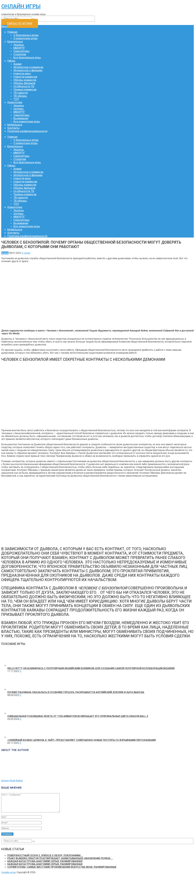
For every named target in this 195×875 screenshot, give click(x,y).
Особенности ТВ (23, 86)
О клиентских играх (25, 38)
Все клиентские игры (26, 121)
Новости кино (22, 73)
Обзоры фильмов (24, 83)
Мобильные (14, 124)
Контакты (13, 128)
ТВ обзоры (20, 96)
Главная (12, 32)
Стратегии (19, 54)
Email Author (16, 780)
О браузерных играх (26, 35)
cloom (27, 253)
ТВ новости (20, 92)
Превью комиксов (24, 89)
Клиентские (14, 102)
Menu (4, 26)
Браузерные (15, 41)
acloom (5, 780)
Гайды (11, 60)
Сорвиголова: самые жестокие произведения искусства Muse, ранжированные (61, 867)
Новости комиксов (25, 76)
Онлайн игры (21, 6)
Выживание (20, 118)
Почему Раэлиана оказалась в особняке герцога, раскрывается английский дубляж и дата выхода (75, 692)
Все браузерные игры (27, 57)
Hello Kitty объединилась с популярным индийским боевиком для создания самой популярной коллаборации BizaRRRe (91, 668)
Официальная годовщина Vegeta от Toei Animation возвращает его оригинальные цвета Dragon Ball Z (77, 716)
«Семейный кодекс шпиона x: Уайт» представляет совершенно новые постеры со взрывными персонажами (81, 740)
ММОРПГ (19, 48)
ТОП (16, 99)
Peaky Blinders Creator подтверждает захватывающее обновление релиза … (60, 858)
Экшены (18, 44)
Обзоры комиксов (24, 80)
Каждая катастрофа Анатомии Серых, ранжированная (44, 861)
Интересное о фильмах (28, 70)
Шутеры (18, 108)
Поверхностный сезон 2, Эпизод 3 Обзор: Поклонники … (45, 855)
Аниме (17, 64)
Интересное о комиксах (28, 67)
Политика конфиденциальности (27, 131)
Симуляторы (21, 51)
